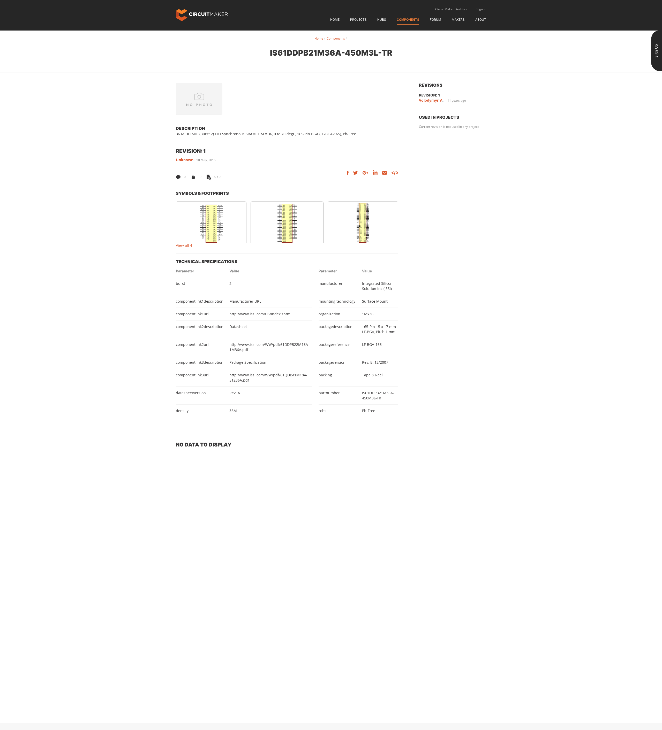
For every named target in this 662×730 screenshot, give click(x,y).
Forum (435, 19)
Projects (358, 19)
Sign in (481, 9)
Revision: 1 (429, 95)
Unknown (184, 159)
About (480, 19)
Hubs (381, 19)
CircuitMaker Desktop (451, 9)
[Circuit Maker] (202, 14)
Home (335, 19)
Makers (458, 19)
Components (408, 19)
